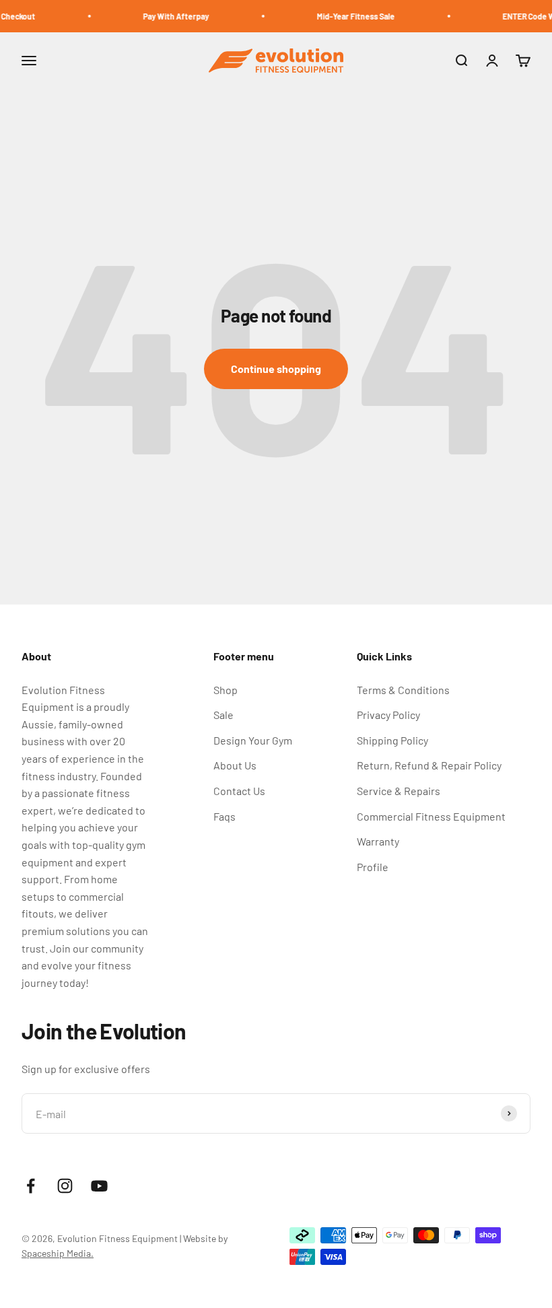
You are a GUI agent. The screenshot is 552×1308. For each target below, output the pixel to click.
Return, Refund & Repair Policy (429, 765)
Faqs (224, 816)
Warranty (378, 841)
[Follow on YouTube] (99, 1186)
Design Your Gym (252, 740)
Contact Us (239, 790)
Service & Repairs (398, 790)
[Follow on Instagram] (65, 1186)
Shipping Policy (392, 740)
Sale (223, 714)
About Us (234, 765)
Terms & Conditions (403, 689)
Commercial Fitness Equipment (431, 816)
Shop (225, 689)
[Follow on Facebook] (31, 1186)
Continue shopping (276, 368)
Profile (372, 866)
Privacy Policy (388, 714)
